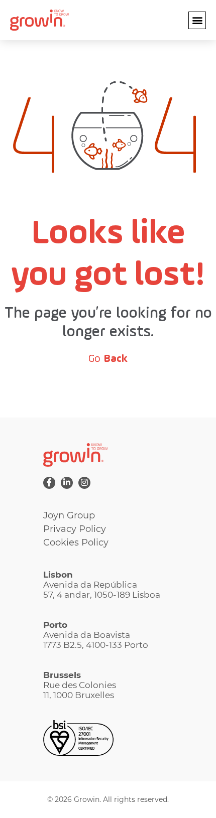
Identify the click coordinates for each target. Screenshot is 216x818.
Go (108, 358)
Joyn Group (69, 515)
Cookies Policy (76, 542)
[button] (197, 20)
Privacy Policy (74, 528)
